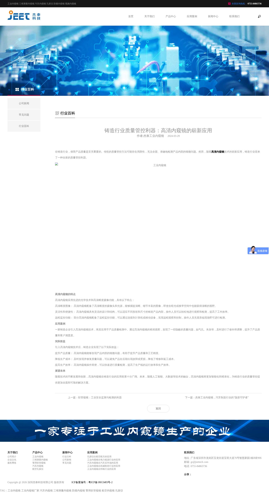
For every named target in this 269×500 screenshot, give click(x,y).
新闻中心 (213, 16)
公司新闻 (213, 26)
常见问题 (213, 34)
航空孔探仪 (170, 59)
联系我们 (234, 16)
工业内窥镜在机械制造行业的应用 (192, 71)
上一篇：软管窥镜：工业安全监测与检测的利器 (95, 397)
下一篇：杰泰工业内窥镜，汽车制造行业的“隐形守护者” (217, 397)
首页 (130, 16)
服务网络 (12, 463)
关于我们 (149, 16)
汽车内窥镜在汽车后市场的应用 (192, 54)
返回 (158, 408)
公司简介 (12, 456)
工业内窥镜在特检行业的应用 (192, 87)
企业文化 (12, 459)
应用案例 (192, 16)
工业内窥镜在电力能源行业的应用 (192, 38)
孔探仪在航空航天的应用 (192, 26)
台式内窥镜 (170, 67)
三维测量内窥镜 (170, 26)
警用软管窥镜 (170, 34)
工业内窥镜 (170, 42)
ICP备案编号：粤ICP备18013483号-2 (92, 482)
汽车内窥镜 (170, 50)
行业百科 (213, 42)
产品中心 (171, 16)
